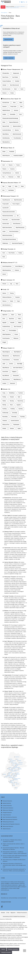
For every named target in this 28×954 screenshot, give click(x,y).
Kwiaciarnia (12, 383)
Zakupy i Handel (7, 348)
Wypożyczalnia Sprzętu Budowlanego (10, 118)
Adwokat (4, 85)
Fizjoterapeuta (16, 424)
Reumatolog (4, 416)
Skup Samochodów (16, 219)
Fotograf (4, 342)
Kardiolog (4, 408)
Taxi (18, 215)
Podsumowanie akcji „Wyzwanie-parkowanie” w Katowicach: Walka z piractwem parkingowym (14, 870)
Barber (11, 301)
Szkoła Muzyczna (6, 155)
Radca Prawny (5, 77)
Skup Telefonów (5, 375)
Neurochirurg (20, 400)
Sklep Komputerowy (6, 270)
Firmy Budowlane (17, 138)
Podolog (4, 396)
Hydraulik (12, 322)
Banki (15, 89)
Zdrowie (5, 389)
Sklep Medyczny (5, 367)
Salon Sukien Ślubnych (17, 367)
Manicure (4, 301)
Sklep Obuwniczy (6, 379)
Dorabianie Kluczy (6, 326)
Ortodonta (4, 420)
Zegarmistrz (4, 314)
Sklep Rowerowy (16, 355)
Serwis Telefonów (19, 266)
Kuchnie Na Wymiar (6, 130)
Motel (3, 256)
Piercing (12, 293)
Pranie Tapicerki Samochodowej (9, 239)
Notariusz (4, 93)
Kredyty (12, 93)
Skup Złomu (11, 318)
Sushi (3, 165)
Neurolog (12, 400)
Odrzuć (3, 949)
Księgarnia (14, 371)
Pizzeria (18, 165)
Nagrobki (4, 322)
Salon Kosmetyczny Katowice (10, 817)
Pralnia (19, 318)
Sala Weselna (11, 190)
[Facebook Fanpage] (20, 2)
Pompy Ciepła (13, 106)
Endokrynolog (5, 412)
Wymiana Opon (5, 223)
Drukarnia (17, 270)
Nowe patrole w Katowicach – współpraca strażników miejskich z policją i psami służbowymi (14, 852)
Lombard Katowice (7, 805)
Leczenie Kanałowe (15, 420)
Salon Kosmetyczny (6, 305)
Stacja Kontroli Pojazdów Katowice (11, 824)
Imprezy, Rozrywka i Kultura (10, 182)
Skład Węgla (19, 363)
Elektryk (19, 322)
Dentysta (12, 428)
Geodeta (4, 114)
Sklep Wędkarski (17, 351)
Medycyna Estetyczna (6, 297)
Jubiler (3, 363)
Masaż (11, 404)
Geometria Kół (5, 207)
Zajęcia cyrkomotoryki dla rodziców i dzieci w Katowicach (13, 844)
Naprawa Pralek (5, 126)
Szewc (3, 318)
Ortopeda (12, 396)
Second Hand (5, 371)
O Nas (7, 912)
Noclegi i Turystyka (8, 249)
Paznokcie (17, 297)
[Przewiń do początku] (24, 950)
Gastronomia (6, 161)
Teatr (3, 186)
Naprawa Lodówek (17, 126)
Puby (3, 176)
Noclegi (20, 252)
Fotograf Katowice (7, 812)
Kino (3, 190)
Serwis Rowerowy (16, 223)
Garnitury (11, 363)
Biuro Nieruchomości (14, 85)
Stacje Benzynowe (6, 199)
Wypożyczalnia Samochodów (8, 211)
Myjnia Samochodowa (7, 227)
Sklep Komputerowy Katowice (10, 819)
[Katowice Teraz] (6, 2)
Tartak (14, 102)
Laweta (3, 231)
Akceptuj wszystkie (6, 952)
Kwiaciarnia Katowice (8, 807)
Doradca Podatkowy (6, 81)
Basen (17, 283)
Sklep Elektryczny (17, 379)
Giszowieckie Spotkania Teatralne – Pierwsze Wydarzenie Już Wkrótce (13, 848)
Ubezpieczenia (16, 73)
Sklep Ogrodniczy (6, 142)
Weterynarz (16, 338)
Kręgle (9, 186)
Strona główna (4, 12)
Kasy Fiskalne (15, 77)
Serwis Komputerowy (6, 266)
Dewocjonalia (16, 375)
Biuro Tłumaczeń (17, 326)
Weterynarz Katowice (8, 810)
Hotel (3, 252)
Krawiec (16, 334)
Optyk (19, 396)
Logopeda (19, 404)
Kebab (18, 176)
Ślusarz (19, 314)
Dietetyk (4, 428)
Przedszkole (11, 151)
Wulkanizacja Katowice (8, 821)
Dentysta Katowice (7, 801)
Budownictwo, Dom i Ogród (10, 98)
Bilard (22, 186)
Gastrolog (20, 408)
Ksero (3, 330)
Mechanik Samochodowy (7, 215)
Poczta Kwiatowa (6, 359)
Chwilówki (17, 81)
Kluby (16, 186)
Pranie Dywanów (6, 338)
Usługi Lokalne (7, 311)
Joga (11, 283)
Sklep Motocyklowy (18, 199)
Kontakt (24, 897)
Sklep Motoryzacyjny (20, 227)
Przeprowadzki (5, 203)
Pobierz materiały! (8, 58)
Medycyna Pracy (5, 424)
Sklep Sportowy (5, 355)
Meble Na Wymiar (6, 110)
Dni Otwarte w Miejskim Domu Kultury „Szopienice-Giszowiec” (12, 840)
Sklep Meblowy (5, 134)
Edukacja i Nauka (7, 147)
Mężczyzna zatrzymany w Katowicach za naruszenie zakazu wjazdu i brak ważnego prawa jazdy (14, 865)
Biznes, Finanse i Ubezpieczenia (11, 69)
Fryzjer (18, 301)
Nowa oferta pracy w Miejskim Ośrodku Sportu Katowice (14, 860)
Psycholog (22, 416)
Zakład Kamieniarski (17, 134)
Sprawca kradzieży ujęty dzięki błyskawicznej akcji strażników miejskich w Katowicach (15, 856)
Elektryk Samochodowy (7, 235)
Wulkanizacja (5, 243)
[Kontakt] (22, 2)
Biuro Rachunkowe (6, 89)
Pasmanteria (16, 359)
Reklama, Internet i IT (9, 262)
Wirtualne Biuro (5, 73)
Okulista (4, 400)
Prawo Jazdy (5, 219)
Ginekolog (12, 408)
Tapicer (12, 314)
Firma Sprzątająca (12, 330)
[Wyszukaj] (24, 2)
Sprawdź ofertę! (8, 39)
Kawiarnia (12, 169)
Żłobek (3, 151)
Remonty (17, 130)
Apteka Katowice (7, 803)
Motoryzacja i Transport (9, 196)
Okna (21, 106)
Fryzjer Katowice (7, 814)
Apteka (19, 428)
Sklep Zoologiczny (6, 351)
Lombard (4, 383)
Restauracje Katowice (8, 826)
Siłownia (4, 283)
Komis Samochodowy (13, 231)
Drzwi (20, 114)
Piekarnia (4, 169)
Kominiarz (16, 110)
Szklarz (20, 102)
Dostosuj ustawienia (13, 949)
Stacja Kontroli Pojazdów (17, 243)
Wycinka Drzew (5, 102)
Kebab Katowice (7, 828)
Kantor (22, 89)
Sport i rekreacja (7, 280)
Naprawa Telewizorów (13, 122)
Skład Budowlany (6, 138)
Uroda (4, 289)
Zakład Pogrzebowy (6, 334)
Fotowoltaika (12, 114)
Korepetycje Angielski (18, 155)
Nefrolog (4, 404)
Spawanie (4, 106)
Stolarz (3, 122)
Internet (4, 274)
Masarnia (11, 165)
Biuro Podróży (12, 252)
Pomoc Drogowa (16, 203)
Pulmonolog (13, 416)
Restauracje (10, 176)
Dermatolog (14, 412)
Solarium (4, 293)
